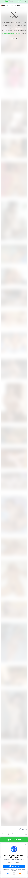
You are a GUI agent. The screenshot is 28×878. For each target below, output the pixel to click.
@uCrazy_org (15, 839)
